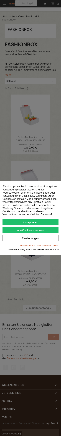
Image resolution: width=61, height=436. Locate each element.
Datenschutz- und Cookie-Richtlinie (39, 245)
